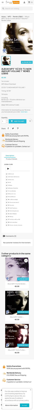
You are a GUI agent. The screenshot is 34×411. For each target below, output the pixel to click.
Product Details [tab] (11, 159)
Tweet (13, 128)
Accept (24, 405)
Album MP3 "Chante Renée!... (17, 284)
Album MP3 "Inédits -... (17, 317)
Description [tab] (10, 156)
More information (11, 405)
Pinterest (18, 128)
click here (24, 112)
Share (8, 128)
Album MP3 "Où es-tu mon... (17, 350)
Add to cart (17, 121)
